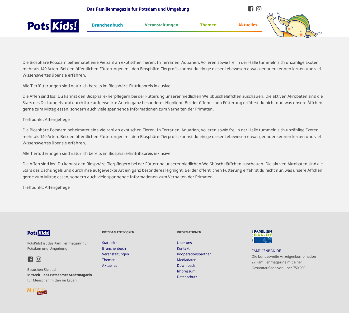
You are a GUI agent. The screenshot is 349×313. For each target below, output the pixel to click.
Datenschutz (187, 276)
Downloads (186, 265)
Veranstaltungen (161, 25)
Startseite (109, 242)
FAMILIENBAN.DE (266, 250)
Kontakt (183, 248)
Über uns (184, 242)
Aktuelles (247, 25)
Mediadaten (186, 259)
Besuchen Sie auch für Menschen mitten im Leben (59, 274)
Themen (208, 25)
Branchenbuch (107, 25)
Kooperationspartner (194, 254)
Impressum (186, 271)
